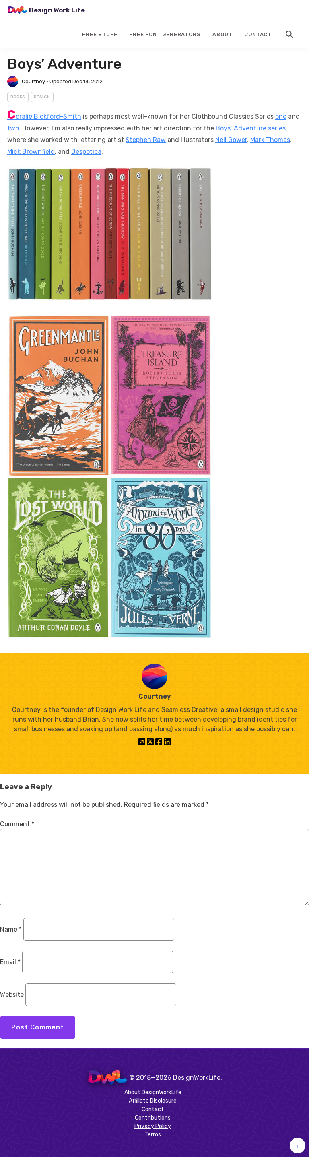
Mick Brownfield (31, 151)
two (13, 128)
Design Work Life (57, 10)
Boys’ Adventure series (251, 128)
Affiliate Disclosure (153, 1100)
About (222, 34)
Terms (152, 1134)
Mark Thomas (270, 140)
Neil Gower (231, 140)
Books (17, 97)
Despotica (86, 151)
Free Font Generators (164, 34)
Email (10, 962)
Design (42, 97)
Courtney (33, 81)
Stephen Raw (146, 140)
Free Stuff (99, 34)
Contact (258, 34)
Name (11, 929)
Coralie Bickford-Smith (44, 116)
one (280, 116)
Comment (17, 824)
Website (12, 994)
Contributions (153, 1117)
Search (290, 34)
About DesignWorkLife (152, 1092)
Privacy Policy (152, 1126)
